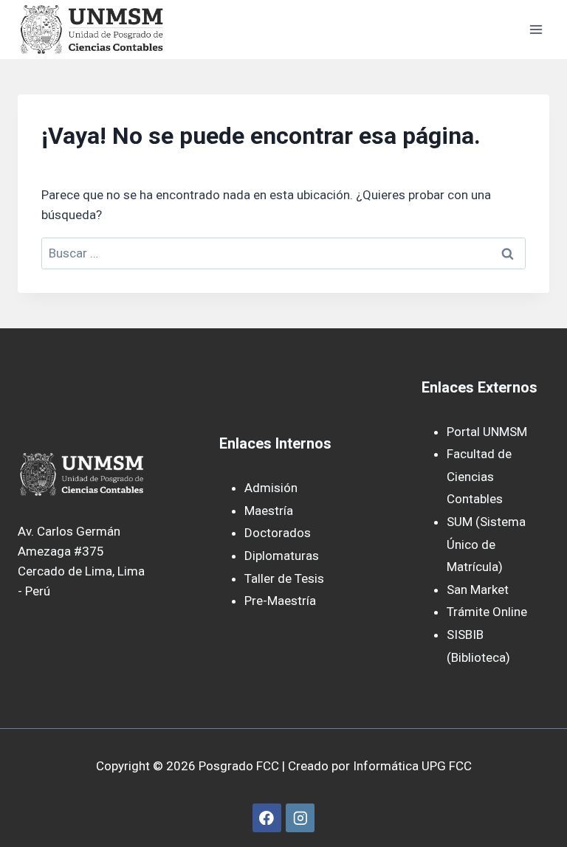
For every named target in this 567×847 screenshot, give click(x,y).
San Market (478, 589)
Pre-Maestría (280, 600)
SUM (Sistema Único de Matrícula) (486, 544)
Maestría (268, 510)
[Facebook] (266, 817)
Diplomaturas (281, 555)
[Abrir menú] (535, 29)
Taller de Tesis (284, 578)
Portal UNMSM (487, 431)
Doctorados (277, 532)
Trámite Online (487, 611)
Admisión (271, 487)
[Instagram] (300, 817)
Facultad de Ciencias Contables (479, 476)
